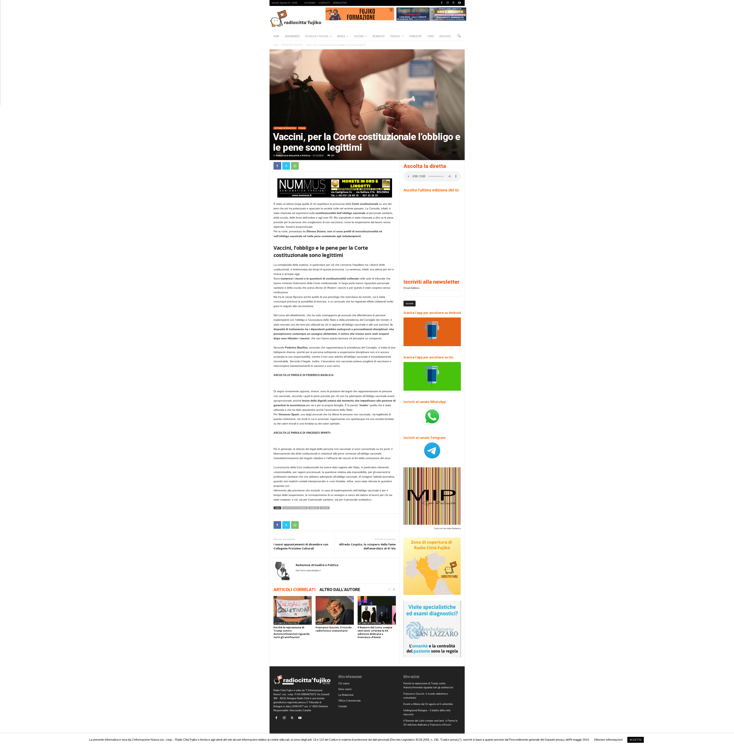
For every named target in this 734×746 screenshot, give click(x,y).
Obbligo (314, 508)
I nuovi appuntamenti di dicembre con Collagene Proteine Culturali (301, 546)
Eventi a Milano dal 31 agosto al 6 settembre (428, 704)
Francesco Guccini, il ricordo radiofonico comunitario (334, 629)
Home (275, 45)
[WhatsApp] (295, 166)
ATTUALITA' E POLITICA (292, 45)
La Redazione (345, 694)
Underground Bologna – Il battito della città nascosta (426, 712)
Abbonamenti (292, 36)
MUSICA (341, 36)
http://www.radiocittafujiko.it (308, 570)
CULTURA (359, 36)
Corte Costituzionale (295, 508)
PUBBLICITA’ (415, 36)
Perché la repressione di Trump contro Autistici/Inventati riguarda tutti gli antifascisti (291, 632)
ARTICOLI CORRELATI (295, 589)
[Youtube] (459, 3)
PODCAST (395, 36)
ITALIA (302, 128)
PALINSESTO (378, 36)
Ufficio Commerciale (349, 700)
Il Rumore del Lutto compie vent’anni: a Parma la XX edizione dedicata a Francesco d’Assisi (375, 632)
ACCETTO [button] (635, 739)
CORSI (430, 36)
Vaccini (324, 508)
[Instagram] (447, 3)
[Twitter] (453, 3)
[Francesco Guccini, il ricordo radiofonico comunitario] (335, 610)
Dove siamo (345, 689)
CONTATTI (324, 2)
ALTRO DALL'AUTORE (339, 589)
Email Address (412, 288)
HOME (276, 36)
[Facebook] (441, 3)
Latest (319, 623)
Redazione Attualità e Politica (293, 155)
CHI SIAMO (310, 2)
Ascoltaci (445, 36)
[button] (459, 36)
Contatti (342, 706)
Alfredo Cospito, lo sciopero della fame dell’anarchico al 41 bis (367, 546)
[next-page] (394, 589)
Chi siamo (343, 683)
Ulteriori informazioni (608, 739)
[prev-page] (389, 589)
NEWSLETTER (340, 2)
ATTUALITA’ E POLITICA (316, 36)
